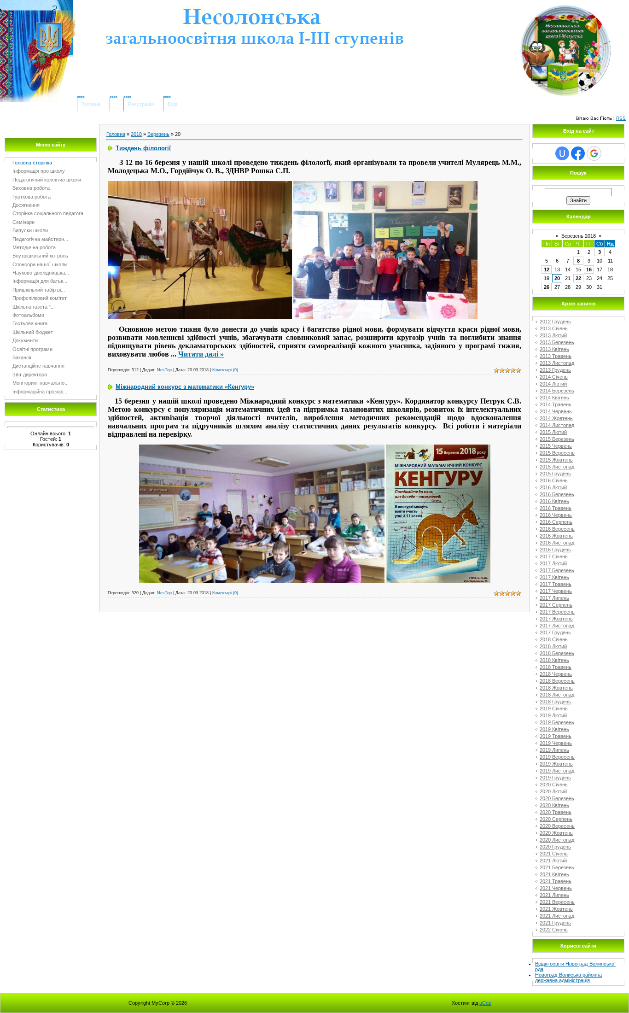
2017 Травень (555, 584)
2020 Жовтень (556, 833)
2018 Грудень (555, 701)
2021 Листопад (557, 916)
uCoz (485, 1003)
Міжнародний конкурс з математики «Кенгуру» (185, 386)
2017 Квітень (554, 577)
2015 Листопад (557, 466)
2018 (136, 134)
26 (546, 287)
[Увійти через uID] (562, 153)
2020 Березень (557, 798)
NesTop (164, 370)
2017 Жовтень (556, 618)
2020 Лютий (553, 791)
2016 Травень (555, 508)
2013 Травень (555, 356)
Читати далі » (201, 354)
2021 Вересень (557, 902)
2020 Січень (554, 784)
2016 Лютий (553, 487)
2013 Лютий (553, 335)
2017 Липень (554, 598)
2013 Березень (557, 342)
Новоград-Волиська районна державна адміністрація (568, 977)
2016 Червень (556, 515)
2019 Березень (557, 722)
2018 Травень (555, 667)
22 (578, 278)
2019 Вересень (557, 757)
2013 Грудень (555, 370)
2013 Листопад (557, 363)
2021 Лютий (553, 860)
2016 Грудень (555, 549)
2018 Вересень (557, 681)
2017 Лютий (553, 563)
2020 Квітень (554, 805)
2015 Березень (557, 439)
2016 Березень (557, 494)
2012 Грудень (555, 321)
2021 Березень (557, 867)
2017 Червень (556, 591)
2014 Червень (556, 411)
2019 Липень (554, 750)
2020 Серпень (556, 819)
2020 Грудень (555, 846)
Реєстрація (141, 104)
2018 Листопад (557, 694)
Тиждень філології (143, 148)
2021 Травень (555, 881)
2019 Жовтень (556, 764)
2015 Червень (556, 446)
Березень (158, 134)
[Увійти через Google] (594, 153)
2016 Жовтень (556, 536)
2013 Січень (554, 328)
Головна (91, 104)
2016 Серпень (556, 522)
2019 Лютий (553, 715)
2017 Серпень (556, 605)
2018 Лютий (553, 646)
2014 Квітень (554, 397)
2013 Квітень (554, 349)
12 (546, 269)
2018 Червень (556, 674)
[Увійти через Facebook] (578, 153)
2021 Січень (554, 853)
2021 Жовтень (556, 909)
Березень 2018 (578, 236)
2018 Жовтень (556, 688)
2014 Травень (555, 404)
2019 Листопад (557, 770)
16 (589, 269)
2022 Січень (554, 929)
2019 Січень (554, 708)
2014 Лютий (553, 383)
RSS (621, 118)
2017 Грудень (555, 632)
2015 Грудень (555, 473)
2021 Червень (556, 888)
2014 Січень (554, 377)
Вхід (172, 104)
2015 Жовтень (556, 460)
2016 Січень (554, 480)
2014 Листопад (557, 425)
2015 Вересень (557, 453)
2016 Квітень (554, 501)
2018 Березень (557, 653)
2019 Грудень (555, 777)
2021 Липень (554, 895)
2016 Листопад (557, 542)
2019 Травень (555, 736)
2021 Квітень (554, 874)
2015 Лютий (553, 432)
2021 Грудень (555, 922)
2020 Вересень (557, 826)
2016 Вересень (557, 529)
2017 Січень (554, 556)
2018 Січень (554, 639)
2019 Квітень (554, 729)
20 (557, 278)
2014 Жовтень (556, 418)
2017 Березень (557, 570)
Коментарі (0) (225, 370)
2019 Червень (556, 743)
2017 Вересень (557, 612)
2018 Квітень (554, 660)
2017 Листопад (557, 625)
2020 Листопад (557, 840)
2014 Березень (557, 390)
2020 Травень (555, 812)
